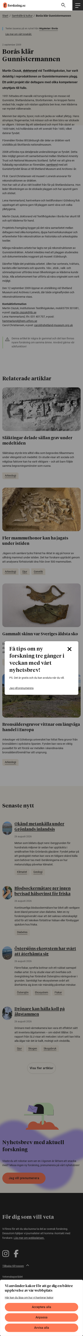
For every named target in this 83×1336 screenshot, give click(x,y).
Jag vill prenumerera (21, 688)
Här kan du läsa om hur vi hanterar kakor (29, 1297)
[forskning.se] (12, 5)
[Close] (69, 649)
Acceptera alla (41, 1307)
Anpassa (41, 1317)
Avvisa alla (41, 1327)
